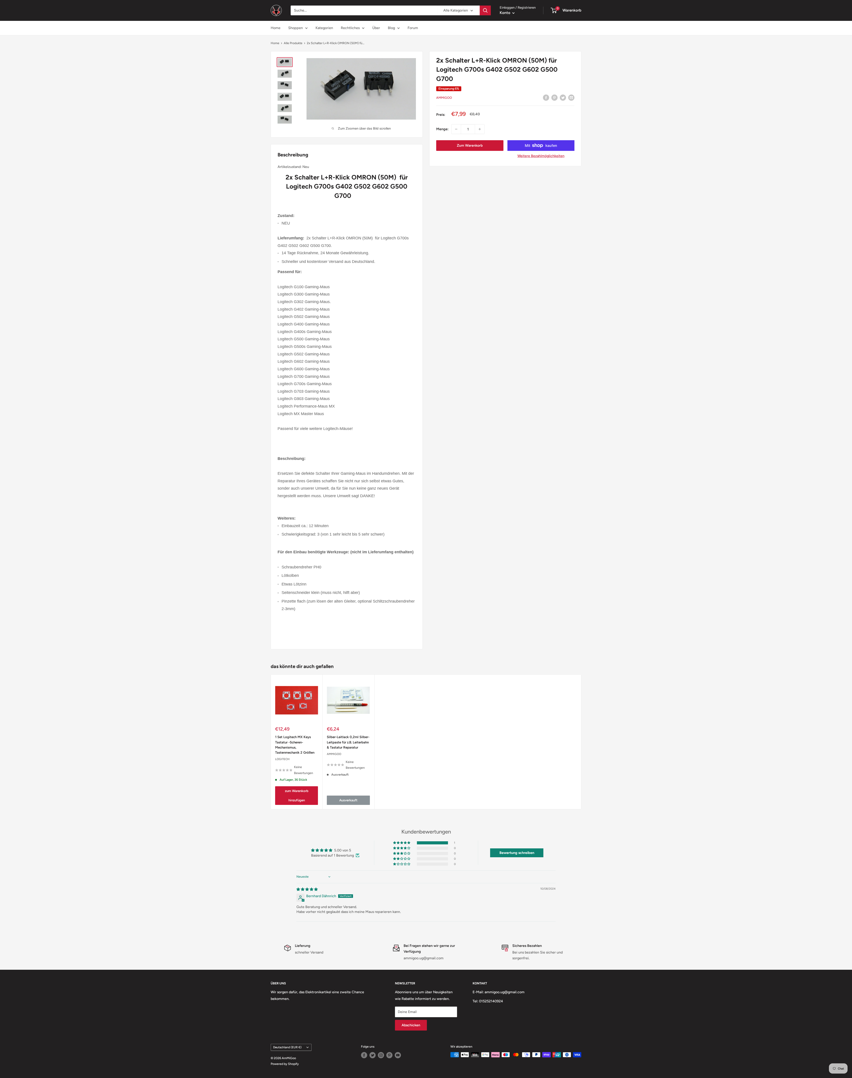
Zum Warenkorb (470, 145)
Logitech (282, 759)
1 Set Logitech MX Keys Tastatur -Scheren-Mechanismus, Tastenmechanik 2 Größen (294, 745)
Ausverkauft (348, 800)
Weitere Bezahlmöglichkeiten (540, 156)
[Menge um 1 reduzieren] (456, 129)
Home (275, 28)
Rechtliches (350, 28)
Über (376, 28)
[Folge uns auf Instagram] (381, 1055)
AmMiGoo (444, 98)
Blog (391, 28)
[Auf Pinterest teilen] (554, 97)
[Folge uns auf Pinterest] (389, 1055)
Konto (505, 12)
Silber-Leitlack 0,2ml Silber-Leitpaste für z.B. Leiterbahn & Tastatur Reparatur (348, 742)
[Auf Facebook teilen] (546, 97)
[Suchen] (485, 10)
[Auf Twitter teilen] (563, 97)
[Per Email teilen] (571, 97)
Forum (413, 28)
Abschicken (411, 1025)
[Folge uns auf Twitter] (372, 1055)
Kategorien (324, 28)
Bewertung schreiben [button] (516, 853)
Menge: (442, 129)
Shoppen (295, 28)
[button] (402, 842)
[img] (307, 889)
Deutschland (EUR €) (287, 1047)
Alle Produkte (293, 43)
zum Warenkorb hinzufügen (296, 795)
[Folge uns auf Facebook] (364, 1055)
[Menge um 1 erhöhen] (479, 129)
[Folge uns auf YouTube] (398, 1055)
